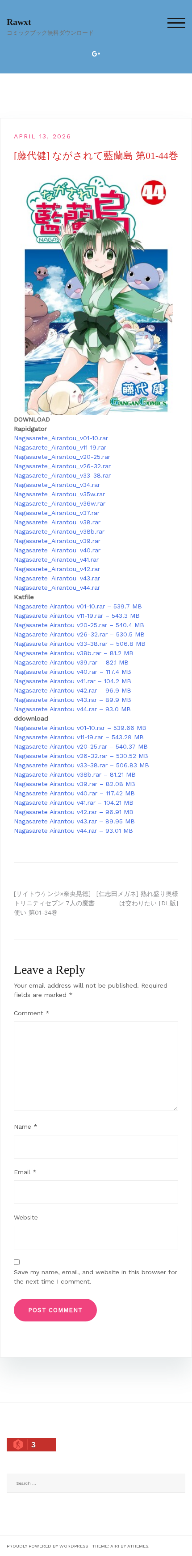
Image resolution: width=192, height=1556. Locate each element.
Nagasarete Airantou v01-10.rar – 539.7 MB (78, 606)
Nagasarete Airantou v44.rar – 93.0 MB (72, 709)
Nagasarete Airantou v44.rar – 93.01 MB (73, 830)
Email (25, 1171)
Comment (32, 1013)
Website (26, 1217)
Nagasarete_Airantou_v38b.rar (59, 531)
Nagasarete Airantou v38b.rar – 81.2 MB (74, 652)
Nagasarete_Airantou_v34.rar (57, 484)
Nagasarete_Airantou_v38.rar (57, 522)
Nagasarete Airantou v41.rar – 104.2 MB (72, 681)
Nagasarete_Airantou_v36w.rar (59, 503)
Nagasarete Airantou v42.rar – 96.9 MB (72, 690)
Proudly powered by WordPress (47, 1546)
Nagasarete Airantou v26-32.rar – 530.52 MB (81, 755)
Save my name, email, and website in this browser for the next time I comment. (95, 1276)
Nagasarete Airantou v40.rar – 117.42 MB (74, 793)
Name (26, 1126)
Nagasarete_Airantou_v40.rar (57, 550)
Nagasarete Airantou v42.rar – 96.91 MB (74, 811)
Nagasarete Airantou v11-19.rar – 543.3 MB (77, 615)
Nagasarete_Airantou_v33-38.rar (62, 475)
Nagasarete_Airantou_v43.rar (57, 578)
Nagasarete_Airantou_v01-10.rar (61, 438)
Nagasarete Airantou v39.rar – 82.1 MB (71, 662)
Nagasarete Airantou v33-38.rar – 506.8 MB (80, 643)
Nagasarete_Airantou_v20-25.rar (62, 456)
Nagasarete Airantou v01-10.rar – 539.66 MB (80, 727)
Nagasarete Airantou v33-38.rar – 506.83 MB (81, 765)
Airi (114, 1546)
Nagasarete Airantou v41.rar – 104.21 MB (74, 802)
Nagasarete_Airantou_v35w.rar (59, 494)
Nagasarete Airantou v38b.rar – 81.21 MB (75, 774)
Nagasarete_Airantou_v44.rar (57, 587)
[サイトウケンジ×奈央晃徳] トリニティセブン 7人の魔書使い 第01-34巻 (54, 903)
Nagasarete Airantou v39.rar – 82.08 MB (74, 783)
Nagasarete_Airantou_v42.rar (57, 568)
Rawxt (19, 22)
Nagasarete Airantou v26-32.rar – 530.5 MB (79, 634)
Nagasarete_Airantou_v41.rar (56, 559)
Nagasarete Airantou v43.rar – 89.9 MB (72, 699)
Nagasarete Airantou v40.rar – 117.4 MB (72, 671)
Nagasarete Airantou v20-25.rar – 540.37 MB (81, 746)
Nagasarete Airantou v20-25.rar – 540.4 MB (79, 624)
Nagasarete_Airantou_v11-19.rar (60, 447)
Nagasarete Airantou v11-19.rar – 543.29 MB (79, 737)
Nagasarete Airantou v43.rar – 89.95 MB (74, 821)
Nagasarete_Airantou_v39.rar (57, 540)
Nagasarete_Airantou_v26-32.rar (62, 466)
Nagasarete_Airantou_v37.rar (57, 512)
